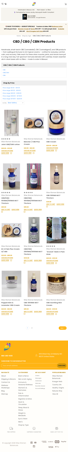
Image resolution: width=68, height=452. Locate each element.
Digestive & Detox (25, 399)
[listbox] (16, 102)
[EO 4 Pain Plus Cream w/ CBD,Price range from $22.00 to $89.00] (11, 230)
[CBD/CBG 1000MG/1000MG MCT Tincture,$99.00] (34, 176)
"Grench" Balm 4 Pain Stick (55, 253)
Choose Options (7, 151)
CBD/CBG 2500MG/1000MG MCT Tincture (33, 251)
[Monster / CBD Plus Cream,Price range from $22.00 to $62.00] (34, 123)
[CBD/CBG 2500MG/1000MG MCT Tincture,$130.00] (34, 230)
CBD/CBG (6, 73)
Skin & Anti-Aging (25, 379)
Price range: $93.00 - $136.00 (12, 93)
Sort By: (5, 103)
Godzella (61, 29)
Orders (37, 375)
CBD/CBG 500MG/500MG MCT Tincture (9, 200)
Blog (3, 391)
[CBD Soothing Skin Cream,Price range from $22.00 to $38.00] (56, 284)
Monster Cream (23, 29)
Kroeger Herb (57, 381)
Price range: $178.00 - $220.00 (12, 99)
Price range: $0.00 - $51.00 (11, 88)
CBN (4, 75)
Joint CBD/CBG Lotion (10, 144)
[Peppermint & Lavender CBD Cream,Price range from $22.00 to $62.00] (11, 284)
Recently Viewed (40, 386)
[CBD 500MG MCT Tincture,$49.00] (56, 176)
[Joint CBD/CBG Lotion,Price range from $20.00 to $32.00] (11, 123)
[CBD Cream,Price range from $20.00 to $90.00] (56, 123)
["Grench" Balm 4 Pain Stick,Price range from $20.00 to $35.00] (56, 230)
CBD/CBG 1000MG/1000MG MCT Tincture (33, 200)
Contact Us (5, 382)
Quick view (5, 153)
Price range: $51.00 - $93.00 (12, 90)
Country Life (56, 385)
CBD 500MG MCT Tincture (53, 196)
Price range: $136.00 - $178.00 (12, 96)
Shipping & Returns (8, 379)
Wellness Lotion (57, 26)
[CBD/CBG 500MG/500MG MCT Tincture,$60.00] (11, 176)
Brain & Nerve (23, 376)
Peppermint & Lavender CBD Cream (10, 304)
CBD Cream (51, 142)
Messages (38, 378)
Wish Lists (38, 383)
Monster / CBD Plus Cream (32, 143)
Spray (33, 29)
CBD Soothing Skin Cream (54, 304)
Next (62, 328)
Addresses (38, 381)
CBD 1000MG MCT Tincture (31, 304)
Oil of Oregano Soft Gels (34, 31)
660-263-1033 (6, 356)
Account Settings (40, 388)
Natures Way (57, 391)
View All (55, 394)
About (3, 376)
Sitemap (4, 394)
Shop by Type (23, 425)
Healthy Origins (58, 388)
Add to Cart (5, 209)
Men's (20, 422)
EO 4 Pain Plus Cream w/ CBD (10, 250)
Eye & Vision (22, 419)
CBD (4, 70)
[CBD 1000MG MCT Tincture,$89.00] (34, 284)
